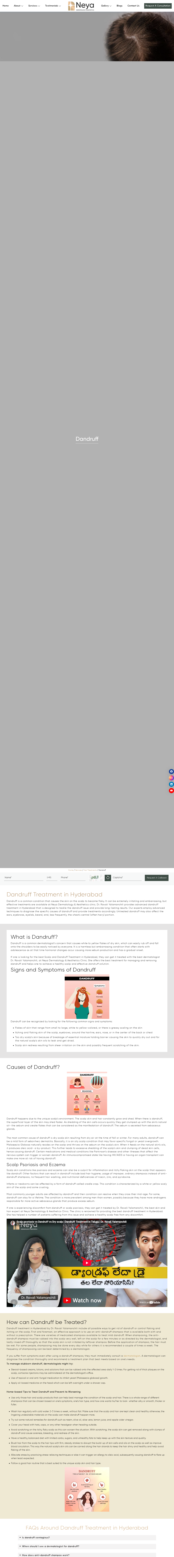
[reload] (108, 878)
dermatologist (132, 1356)
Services (78, 870)
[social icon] (171, 771)
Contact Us (133, 6)
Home (6, 6)
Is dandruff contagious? (34, 1538)
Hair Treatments (90, 870)
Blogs (119, 6)
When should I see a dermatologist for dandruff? (49, 1546)
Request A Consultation (157, 6)
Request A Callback (157, 878)
